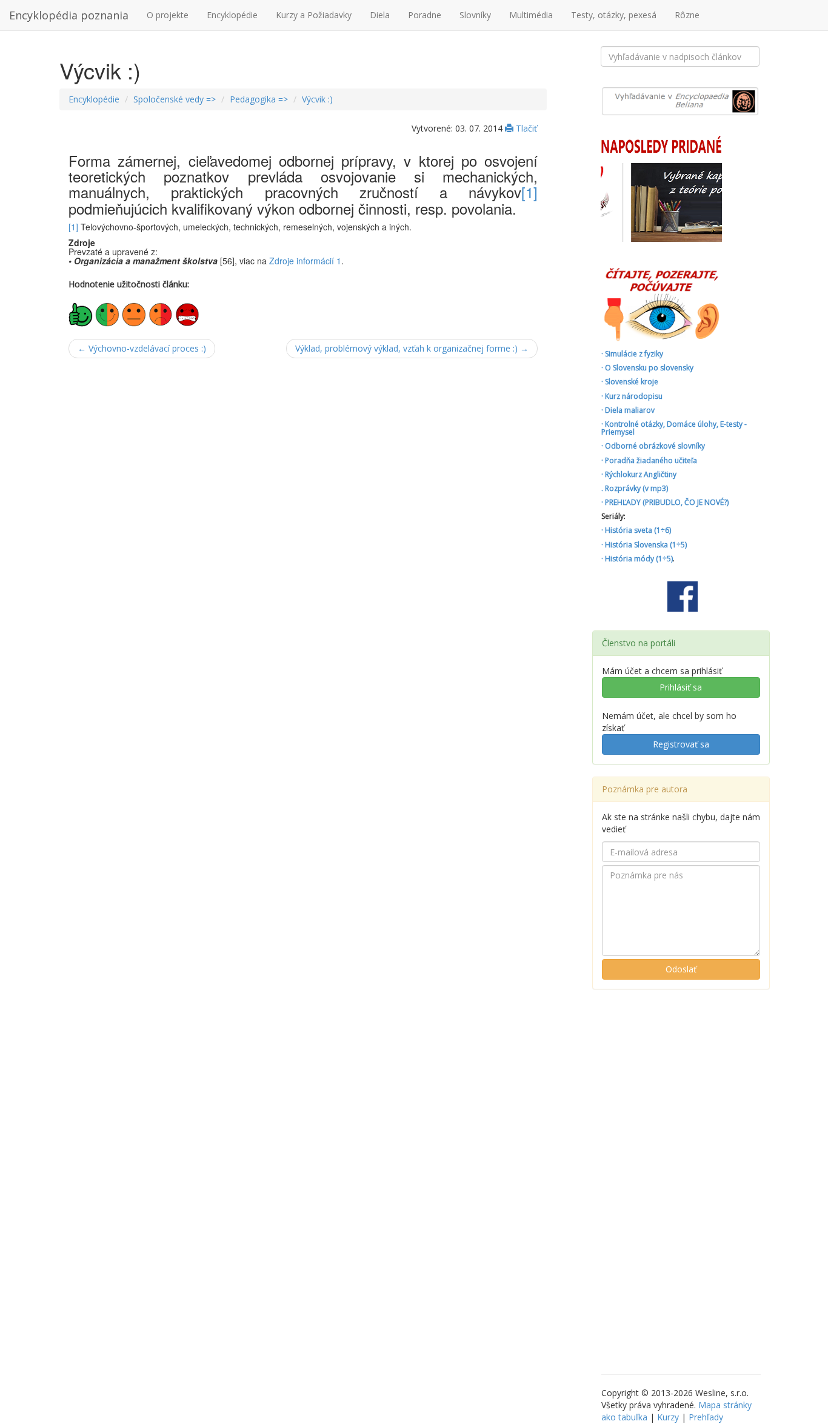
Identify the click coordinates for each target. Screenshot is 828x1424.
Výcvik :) (317, 99)
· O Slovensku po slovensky (647, 368)
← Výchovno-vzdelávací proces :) (142, 348)
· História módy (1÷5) (637, 558)
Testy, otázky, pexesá (613, 15)
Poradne (424, 15)
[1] (529, 191)
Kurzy (668, 1417)
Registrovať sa (681, 744)
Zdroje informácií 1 (305, 261)
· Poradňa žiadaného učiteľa (649, 460)
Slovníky (475, 15)
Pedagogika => (259, 99)
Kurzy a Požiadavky (314, 15)
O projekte (168, 15)
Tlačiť (525, 128)
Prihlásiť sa (680, 687)
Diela (380, 15)
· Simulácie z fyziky (632, 354)
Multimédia (531, 15)
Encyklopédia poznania (69, 15)
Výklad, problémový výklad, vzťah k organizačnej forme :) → (412, 348)
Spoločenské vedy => (174, 99)
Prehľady (706, 1417)
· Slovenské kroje (629, 381)
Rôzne (687, 15)
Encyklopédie (232, 15)
